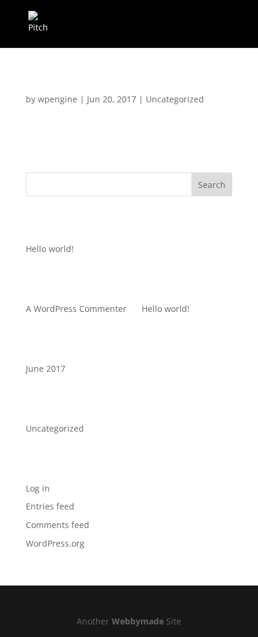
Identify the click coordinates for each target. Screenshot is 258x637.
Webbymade (138, 621)
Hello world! (62, 87)
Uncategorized (175, 99)
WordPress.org (55, 543)
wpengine (57, 99)
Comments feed (57, 524)
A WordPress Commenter (76, 308)
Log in (38, 488)
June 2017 (45, 368)
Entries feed (50, 506)
